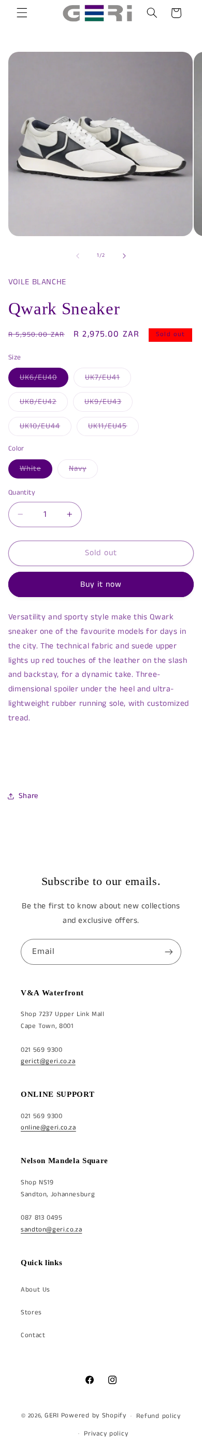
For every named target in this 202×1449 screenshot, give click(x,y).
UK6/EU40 (44, 379)
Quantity (21, 493)
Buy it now (101, 584)
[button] (22, 13)
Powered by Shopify (93, 1416)
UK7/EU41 (108, 379)
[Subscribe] (169, 951)
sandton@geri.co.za (51, 1230)
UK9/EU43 (108, 404)
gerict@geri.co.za (48, 1061)
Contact (33, 1335)
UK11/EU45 (113, 428)
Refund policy (158, 1416)
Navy (83, 471)
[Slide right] (124, 255)
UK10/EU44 (45, 428)
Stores (31, 1312)
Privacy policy (106, 1434)
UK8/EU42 (44, 404)
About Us (35, 1290)
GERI (52, 1416)
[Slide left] (77, 255)
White (36, 471)
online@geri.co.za (48, 1128)
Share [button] (28, 796)
